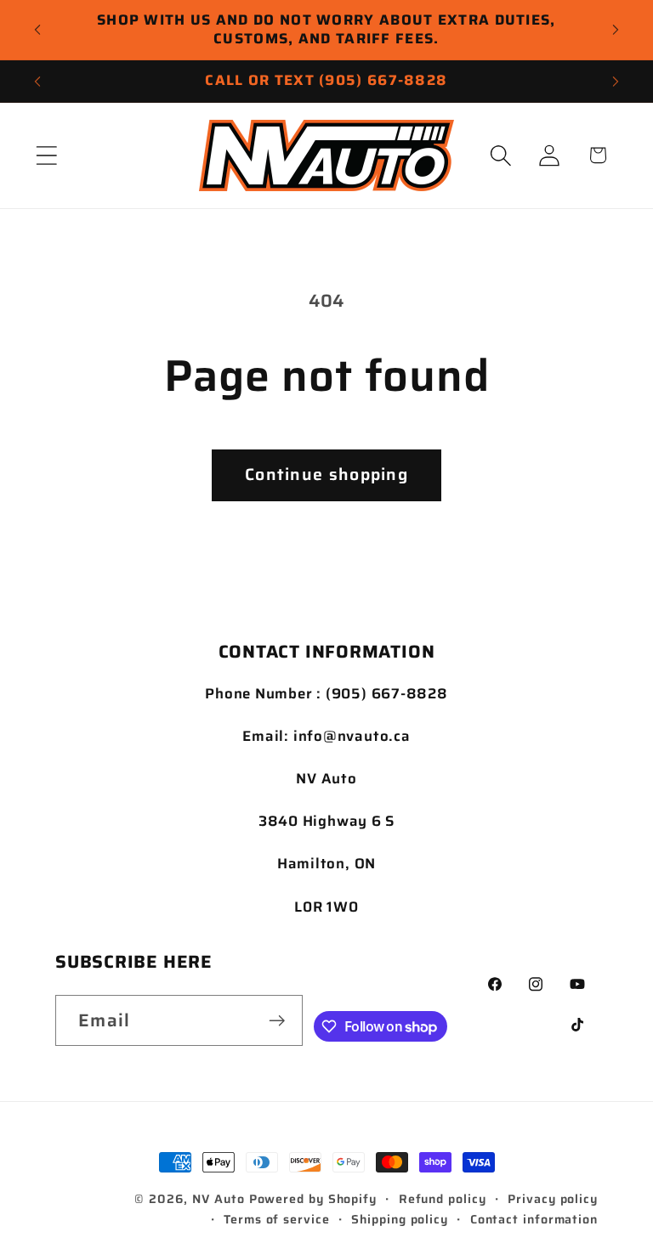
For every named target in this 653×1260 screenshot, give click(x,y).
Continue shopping (326, 474)
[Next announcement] (615, 29)
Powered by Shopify (313, 1198)
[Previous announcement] (37, 29)
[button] (46, 155)
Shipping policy (399, 1219)
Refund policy (442, 1198)
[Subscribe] (277, 1021)
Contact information (534, 1219)
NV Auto (218, 1198)
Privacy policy (553, 1198)
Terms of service (277, 1219)
